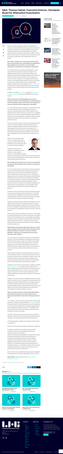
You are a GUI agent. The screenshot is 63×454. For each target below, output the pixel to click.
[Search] (60, 3)
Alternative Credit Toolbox (13, 266)
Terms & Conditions (57, 451)
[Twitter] (3, 49)
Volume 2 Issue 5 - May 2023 (17, 362)
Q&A (9, 362)
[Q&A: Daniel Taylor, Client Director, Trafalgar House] (31, 400)
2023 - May (5, 362)
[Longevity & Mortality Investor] (11, 3)
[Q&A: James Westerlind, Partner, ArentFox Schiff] (31, 381)
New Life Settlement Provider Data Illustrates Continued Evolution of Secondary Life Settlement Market (56, 28)
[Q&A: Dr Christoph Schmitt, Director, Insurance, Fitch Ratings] (11, 400)
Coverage (27, 3)
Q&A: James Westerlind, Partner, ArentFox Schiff (30, 389)
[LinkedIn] (3, 52)
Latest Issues (39, 3)
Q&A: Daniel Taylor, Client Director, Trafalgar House (31, 408)
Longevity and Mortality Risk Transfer (27, 436)
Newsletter (54, 3)
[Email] (3, 55)
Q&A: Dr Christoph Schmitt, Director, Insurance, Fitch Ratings (11, 408)
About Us (37, 426)
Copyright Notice (49, 451)
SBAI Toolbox (34, 83)
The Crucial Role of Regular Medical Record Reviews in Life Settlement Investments (56, 41)
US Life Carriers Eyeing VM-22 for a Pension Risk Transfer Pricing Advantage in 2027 (56, 51)
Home (22, 3)
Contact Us (46, 3)
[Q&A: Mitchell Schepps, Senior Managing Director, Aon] (11, 381)
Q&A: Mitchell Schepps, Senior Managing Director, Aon (9, 389)
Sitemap (36, 451)
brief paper (31, 302)
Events (32, 3)
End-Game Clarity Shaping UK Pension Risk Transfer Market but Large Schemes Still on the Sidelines (56, 62)
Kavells (22, 451)
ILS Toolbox (22, 92)
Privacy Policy (41, 451)
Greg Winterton (13, 391)
